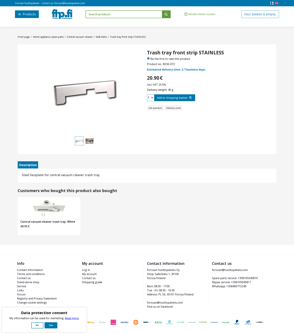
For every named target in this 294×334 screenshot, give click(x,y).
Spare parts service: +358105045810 (235, 278)
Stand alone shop (28, 282)
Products (29, 14)
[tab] (28, 164)
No (37, 325)
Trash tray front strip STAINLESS (185, 53)
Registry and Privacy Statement (37, 298)
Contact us (24, 278)
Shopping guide (92, 282)
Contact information (30, 270)
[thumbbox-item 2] (89, 140)
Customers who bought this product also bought (67, 190)
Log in (86, 270)
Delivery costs (173, 107)
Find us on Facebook (160, 307)
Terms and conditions (31, 274)
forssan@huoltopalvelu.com (69, 3)
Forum (21, 294)
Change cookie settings (32, 302)
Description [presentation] (28, 165)
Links (20, 290)
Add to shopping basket (172, 98)
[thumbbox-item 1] (79, 140)
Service (21, 286)
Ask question (155, 107)
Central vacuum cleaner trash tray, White (47, 222)
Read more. (72, 318)
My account (89, 274)
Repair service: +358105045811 (231, 282)
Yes (51, 325)
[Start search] (166, 14)
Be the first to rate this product (170, 59)
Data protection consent (44, 312)
